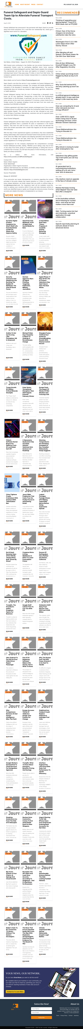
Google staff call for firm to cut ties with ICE (28, 607)
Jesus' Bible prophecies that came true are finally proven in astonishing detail (28, 499)
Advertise (76, 1015)
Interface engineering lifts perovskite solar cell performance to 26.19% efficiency (44, 768)
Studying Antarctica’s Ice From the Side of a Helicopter (11, 820)
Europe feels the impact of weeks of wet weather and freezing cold (44, 391)
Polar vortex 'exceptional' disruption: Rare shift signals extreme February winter (28, 392)
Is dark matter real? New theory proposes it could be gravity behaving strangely (44, 227)
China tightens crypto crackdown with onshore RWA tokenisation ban (12, 499)
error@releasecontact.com (12, 185)
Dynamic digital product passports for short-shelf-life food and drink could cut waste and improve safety (12, 227)
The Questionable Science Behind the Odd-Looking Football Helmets (45, 876)
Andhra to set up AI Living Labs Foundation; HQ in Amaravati (11, 336)
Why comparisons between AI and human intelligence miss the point (11, 714)
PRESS (33, 4)
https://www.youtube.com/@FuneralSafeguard (18, 156)
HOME (17, 4)
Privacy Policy (64, 1015)
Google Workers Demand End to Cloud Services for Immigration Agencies (12, 766)
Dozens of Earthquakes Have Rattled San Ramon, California (43, 555)
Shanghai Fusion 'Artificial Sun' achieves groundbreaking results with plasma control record (45, 338)
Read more (9, 250)
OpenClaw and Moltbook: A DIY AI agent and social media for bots (28, 224)
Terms (57, 1015)
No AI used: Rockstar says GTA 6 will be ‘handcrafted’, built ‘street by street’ (11, 556)
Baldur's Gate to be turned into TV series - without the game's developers (12, 932)
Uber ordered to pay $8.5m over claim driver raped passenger (12, 661)
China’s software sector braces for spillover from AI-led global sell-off (12, 444)
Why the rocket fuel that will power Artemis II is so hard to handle (45, 661)
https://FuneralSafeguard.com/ (18, 169)
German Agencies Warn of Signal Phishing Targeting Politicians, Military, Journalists (28, 283)
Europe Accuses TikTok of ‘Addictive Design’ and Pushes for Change (28, 714)
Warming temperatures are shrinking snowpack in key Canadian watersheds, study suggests (44, 445)
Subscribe (41, 1017)
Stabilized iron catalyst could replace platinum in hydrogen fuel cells (44, 714)
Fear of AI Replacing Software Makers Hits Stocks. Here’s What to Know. (28, 662)
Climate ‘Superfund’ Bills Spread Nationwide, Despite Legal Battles (44, 932)
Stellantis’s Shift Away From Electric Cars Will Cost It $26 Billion (45, 608)
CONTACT (40, 4)
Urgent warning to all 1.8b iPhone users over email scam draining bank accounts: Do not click (45, 823)
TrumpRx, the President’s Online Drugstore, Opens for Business (11, 609)
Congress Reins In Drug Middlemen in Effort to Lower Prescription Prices (28, 556)
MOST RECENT (25, 4)
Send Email (11, 164)
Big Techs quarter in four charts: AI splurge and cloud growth (11, 875)
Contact (71, 1015)
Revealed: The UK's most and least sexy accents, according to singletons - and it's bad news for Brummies (28, 878)
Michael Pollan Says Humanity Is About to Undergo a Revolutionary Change (28, 337)
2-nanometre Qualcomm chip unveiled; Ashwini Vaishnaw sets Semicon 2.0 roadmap (28, 445)
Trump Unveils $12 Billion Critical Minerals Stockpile (12, 390)
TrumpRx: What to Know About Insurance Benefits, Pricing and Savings (28, 766)
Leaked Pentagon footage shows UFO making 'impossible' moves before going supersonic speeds (44, 501)
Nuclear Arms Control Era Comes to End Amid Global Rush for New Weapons (28, 822)
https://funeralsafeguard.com (31, 80)
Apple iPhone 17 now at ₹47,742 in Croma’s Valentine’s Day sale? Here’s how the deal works (44, 282)
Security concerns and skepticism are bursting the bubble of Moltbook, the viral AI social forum (11, 283)
